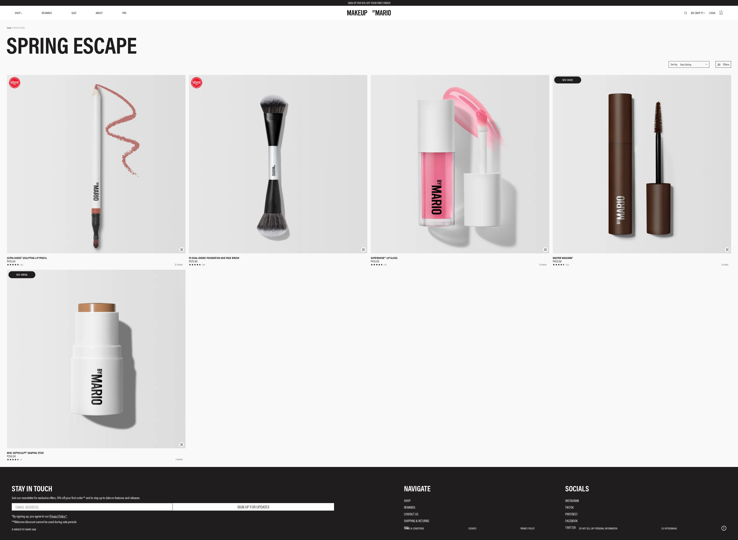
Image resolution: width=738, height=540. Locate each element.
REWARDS (47, 13)
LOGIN (712, 13)
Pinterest (571, 514)
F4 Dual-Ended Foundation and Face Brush (214, 257)
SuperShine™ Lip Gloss (384, 257)
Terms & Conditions (414, 528)
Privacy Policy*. (58, 516)
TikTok (569, 507)
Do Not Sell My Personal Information (598, 528)
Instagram (572, 500)
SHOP (18, 13)
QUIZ (73, 13)
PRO (124, 13)
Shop (407, 500)
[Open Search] (685, 13)
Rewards (409, 507)
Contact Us (411, 514)
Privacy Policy (527, 528)
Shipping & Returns (416, 520)
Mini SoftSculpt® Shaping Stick (25, 452)
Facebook (571, 520)
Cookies (472, 528)
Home (9, 27)
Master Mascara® (563, 257)
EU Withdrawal (669, 528)
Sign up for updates (253, 507)
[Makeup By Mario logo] (369, 13)
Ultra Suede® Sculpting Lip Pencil (27, 257)
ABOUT (99, 13)
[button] (723, 64)
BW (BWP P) (697, 12)
